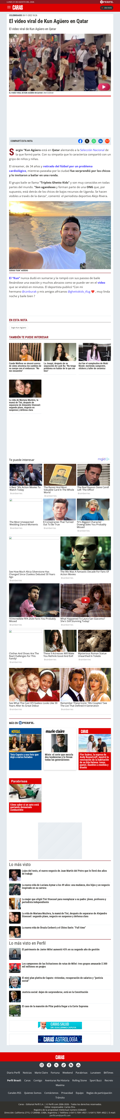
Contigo (38, 1080)
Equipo (80, 1093)
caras (95, 732)
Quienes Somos (32, 1093)
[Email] (107, 141)
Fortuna (55, 1072)
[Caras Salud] (60, 1028)
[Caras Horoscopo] (60, 1042)
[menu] (9, 8)
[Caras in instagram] (42, 1065)
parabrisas (25, 782)
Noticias (27, 1072)
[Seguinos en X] (56, 1065)
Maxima (60, 1085)
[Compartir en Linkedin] (100, 141)
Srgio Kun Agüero (18, 327)
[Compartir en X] (87, 141)
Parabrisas (82, 1072)
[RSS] (71, 1065)
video (101, 283)
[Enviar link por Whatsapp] (94, 141)
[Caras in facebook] (49, 1065)
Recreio (109, 1080)
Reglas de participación (99, 1093)
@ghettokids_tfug (79, 291)
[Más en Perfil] (26, 723)
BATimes (108, 1072)
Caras (27, 1080)
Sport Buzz (96, 1080)
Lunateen (95, 1072)
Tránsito (60, 1097)
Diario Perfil (13, 1072)
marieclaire (60, 732)
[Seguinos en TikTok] (63, 1065)
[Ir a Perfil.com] (106, 2)
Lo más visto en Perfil (27, 943)
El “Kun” (14, 278)
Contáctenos (51, 1093)
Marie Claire (41, 1072)
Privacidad (67, 1093)
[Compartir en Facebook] (80, 141)
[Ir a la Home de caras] (18, 8)
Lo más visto (20, 864)
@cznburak (29, 291)
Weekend (67, 1072)
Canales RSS (14, 1093)
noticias (25, 732)
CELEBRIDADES (15, 15)
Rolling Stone (79, 1080)
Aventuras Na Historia (57, 1080)
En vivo (108, 7)
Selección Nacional (92, 150)
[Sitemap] (78, 1065)
